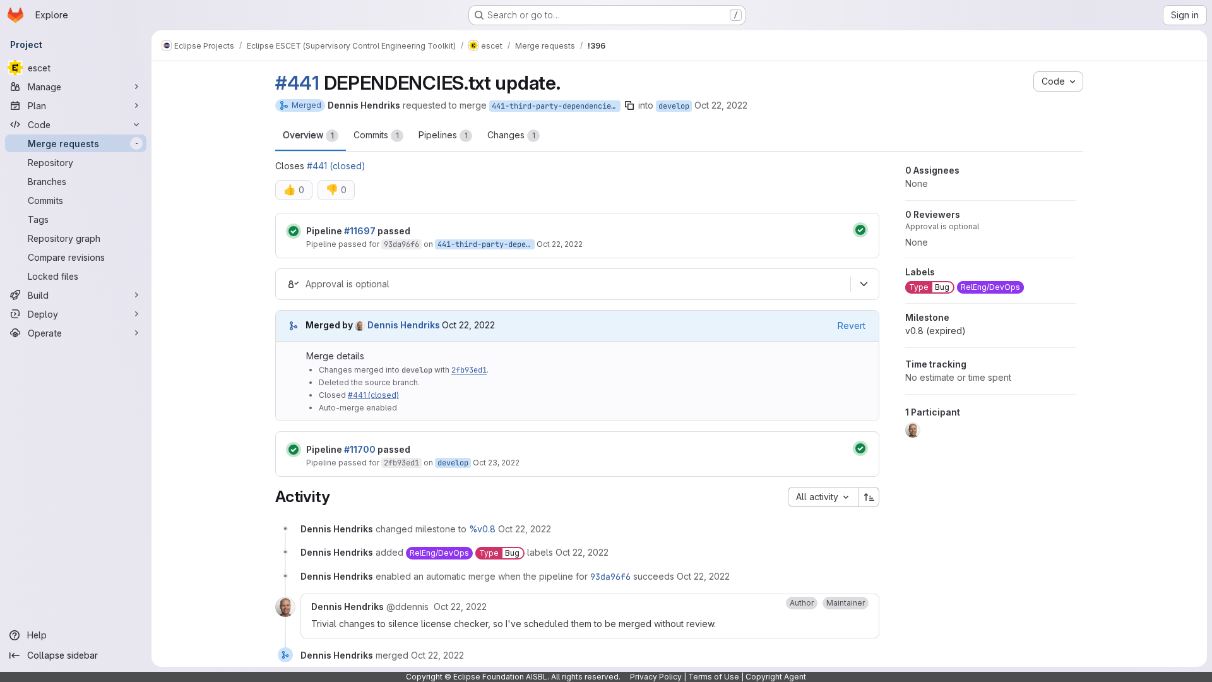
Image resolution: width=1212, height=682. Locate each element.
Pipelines (443, 134)
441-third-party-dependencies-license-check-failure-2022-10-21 (556, 106)
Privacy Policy (656, 676)
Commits (376, 134)
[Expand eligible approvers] (863, 284)
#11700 (360, 449)
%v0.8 (482, 528)
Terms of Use (713, 676)
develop (673, 106)
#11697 (360, 230)
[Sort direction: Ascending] (869, 497)
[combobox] (823, 497)
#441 (297, 82)
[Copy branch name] (629, 105)
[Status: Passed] (293, 231)
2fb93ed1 (469, 370)
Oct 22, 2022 (720, 105)
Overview (308, 134)
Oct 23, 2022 (496, 462)
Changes (511, 134)
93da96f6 (401, 244)
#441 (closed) (336, 165)
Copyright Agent (776, 676)
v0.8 (935, 330)
